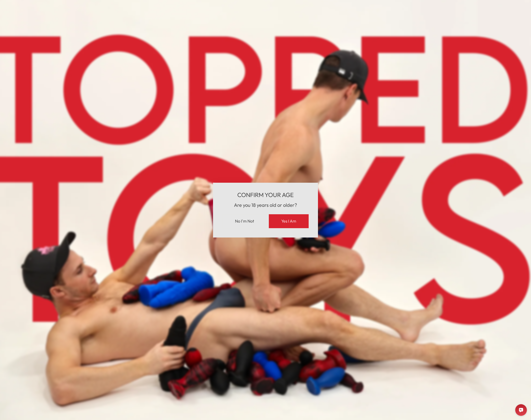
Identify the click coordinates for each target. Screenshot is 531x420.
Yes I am (288, 221)
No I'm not (244, 221)
